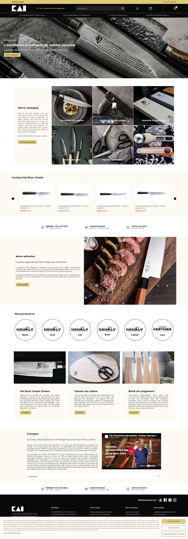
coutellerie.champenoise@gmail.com (24, 516)
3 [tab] (98, 344)
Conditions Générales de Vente (164, 512)
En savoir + (26, 413)
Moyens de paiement (132, 514)
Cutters (153, 159)
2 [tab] (96, 344)
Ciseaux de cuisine (112, 159)
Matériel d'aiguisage (153, 120)
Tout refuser (173, 528)
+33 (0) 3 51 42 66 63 (169, 2)
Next (175, 198)
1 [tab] (94, 344)
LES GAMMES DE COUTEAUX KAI (31, 15)
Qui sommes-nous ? (132, 512)
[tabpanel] (25, 330)
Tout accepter (174, 521)
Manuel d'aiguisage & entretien (101, 512)
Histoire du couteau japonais (100, 514)
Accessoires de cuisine (113, 120)
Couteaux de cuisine (72, 120)
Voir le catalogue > (12, 55)
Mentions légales (159, 514)
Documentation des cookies (12, 533)
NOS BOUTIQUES (18, 2)
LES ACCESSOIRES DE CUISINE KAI (76, 15)
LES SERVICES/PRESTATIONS (156, 15)
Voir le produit (22, 285)
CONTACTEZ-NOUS (139, 226)
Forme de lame (72, 159)
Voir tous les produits (27, 142)
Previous (13, 198)
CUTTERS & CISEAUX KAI (117, 15)
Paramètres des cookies (173, 534)
